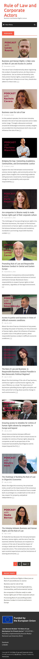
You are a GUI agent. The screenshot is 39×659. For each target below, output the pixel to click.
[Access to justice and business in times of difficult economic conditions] (19, 304)
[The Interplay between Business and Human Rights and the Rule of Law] (19, 515)
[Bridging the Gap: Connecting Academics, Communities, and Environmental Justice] (19, 148)
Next (25, 564)
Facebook (5, 642)
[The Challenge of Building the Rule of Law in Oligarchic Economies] (19, 463)
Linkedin (5, 645)
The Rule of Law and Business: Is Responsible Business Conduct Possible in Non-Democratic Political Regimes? (19, 371)
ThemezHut (5, 656)
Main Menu (9, 25)
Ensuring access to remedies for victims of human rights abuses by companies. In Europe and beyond (19, 425)
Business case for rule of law (13, 112)
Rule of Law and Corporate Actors (20, 10)
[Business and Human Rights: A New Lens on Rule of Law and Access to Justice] (19, 48)
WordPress (17, 654)
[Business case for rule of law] (19, 99)
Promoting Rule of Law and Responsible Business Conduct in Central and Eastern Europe (18, 266)
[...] (18, 82)
